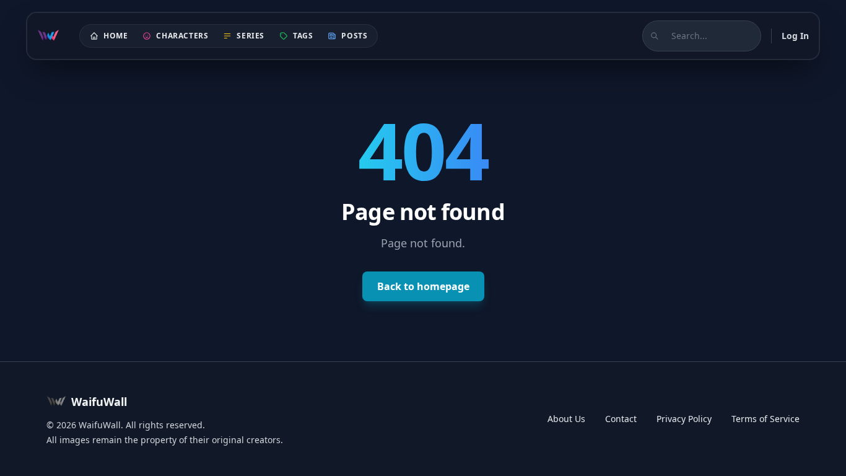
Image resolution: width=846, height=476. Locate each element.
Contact (621, 419)
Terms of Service (765, 419)
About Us (566, 419)
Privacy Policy (684, 419)
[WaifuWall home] (48, 36)
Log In (795, 36)
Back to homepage (423, 286)
